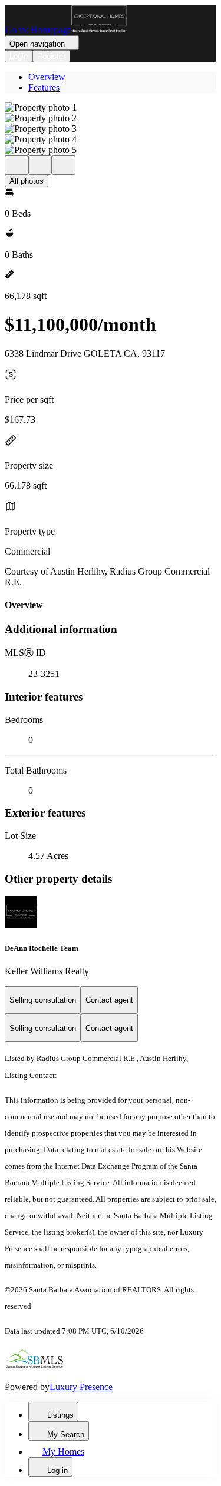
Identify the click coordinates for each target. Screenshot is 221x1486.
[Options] (16, 165)
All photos (26, 181)
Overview (46, 77)
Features (44, 87)
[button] (110, 107)
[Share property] (63, 165)
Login (18, 56)
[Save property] (40, 165)
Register (51, 56)
